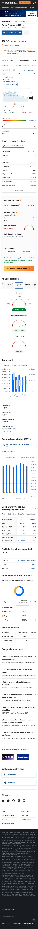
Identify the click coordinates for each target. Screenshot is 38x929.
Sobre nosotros (26, 811)
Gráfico (13, 60)
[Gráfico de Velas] (4, 70)
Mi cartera (5, 819)
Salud (34, 564)
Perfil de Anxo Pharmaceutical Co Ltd (17, 551)
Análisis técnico (9, 279)
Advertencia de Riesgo (8, 916)
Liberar (22, 541)
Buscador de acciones (19, 8)
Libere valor (30, 120)
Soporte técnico (26, 819)
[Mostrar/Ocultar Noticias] (14, 70)
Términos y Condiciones (9, 903)
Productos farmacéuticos (27, 560)
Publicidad (24, 815)
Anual (4, 451)
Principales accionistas (22, 65)
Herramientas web (8, 823)
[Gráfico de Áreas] (6, 70)
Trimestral (11, 451)
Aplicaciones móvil (8, 815)
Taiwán (33, 569)
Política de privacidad (8, 909)
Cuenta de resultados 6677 (15, 439)
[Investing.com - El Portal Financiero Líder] (11, 3)
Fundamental (24, 60)
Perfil (11, 65)
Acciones (5, 8)
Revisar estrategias (13, 53)
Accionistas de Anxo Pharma (16, 575)
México (31, 8)
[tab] (10, 285)
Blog (3, 811)
